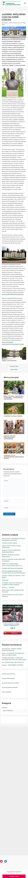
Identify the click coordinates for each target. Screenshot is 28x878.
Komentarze (5, 22)
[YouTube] (1, 861)
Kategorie (4, 707)
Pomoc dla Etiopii (6, 692)
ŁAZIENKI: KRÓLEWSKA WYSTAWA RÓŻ (12, 568)
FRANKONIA (5, 580)
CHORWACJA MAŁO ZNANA (13, 416)
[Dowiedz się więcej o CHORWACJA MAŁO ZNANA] (14, 408)
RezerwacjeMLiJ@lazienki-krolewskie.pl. (13, 294)
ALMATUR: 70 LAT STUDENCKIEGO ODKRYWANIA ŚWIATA (14, 457)
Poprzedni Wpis (14, 366)
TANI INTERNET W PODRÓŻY (15, 665)
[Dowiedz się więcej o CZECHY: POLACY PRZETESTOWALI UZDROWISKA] (14, 426)
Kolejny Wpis (14, 369)
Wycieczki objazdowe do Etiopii (10, 683)
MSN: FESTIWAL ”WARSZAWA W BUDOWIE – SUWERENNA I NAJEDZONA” (13, 397)
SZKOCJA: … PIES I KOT (8, 587)
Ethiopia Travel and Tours (8, 674)
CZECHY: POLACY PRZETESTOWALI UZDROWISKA (9, 437)
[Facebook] (5, 861)
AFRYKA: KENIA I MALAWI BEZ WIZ (14, 662)
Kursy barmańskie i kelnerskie (10, 687)
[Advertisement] (14, 790)
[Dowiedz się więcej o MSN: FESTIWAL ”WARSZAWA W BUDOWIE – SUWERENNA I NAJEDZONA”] (14, 387)
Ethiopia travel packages (8, 678)
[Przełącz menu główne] (25, 3)
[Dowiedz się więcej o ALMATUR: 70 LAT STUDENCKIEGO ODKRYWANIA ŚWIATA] (14, 448)
